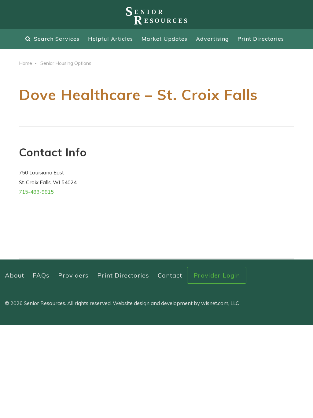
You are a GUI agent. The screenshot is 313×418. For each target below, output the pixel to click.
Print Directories (261, 38)
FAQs (41, 275)
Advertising (212, 38)
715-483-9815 (36, 191)
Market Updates (164, 38)
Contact (170, 275)
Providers (73, 275)
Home (25, 63)
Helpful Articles (110, 38)
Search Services (56, 38)
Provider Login (216, 275)
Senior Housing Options (65, 63)
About (14, 275)
